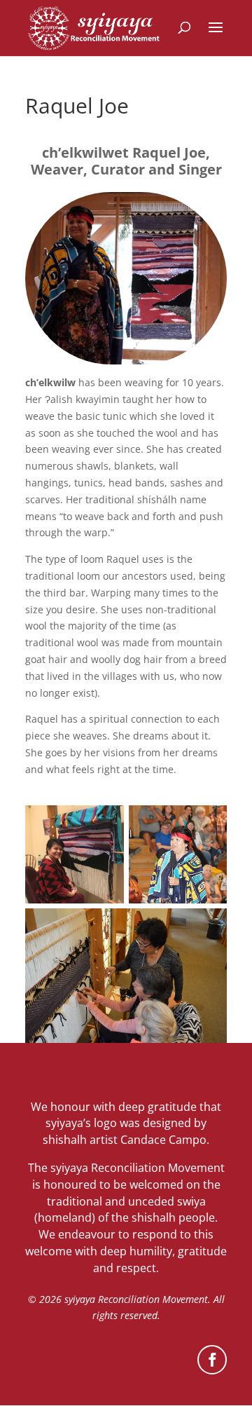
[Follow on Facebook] (212, 1359)
